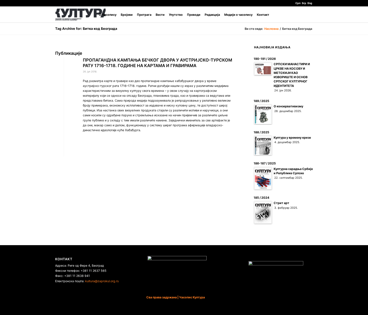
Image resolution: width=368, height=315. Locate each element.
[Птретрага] (309, 15)
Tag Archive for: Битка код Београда (86, 28)
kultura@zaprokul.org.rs (102, 281)
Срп (297, 3)
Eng (310, 3)
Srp (304, 3)
